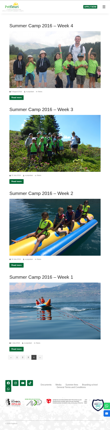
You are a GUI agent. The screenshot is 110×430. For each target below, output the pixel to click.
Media (58, 385)
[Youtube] (23, 383)
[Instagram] (16, 383)
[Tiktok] (30, 383)
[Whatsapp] (8, 389)
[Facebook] (8, 383)
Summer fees (71, 385)
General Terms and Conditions (71, 387)
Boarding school (90, 385)
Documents (46, 385)
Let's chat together (107, 406)
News (40, 92)
